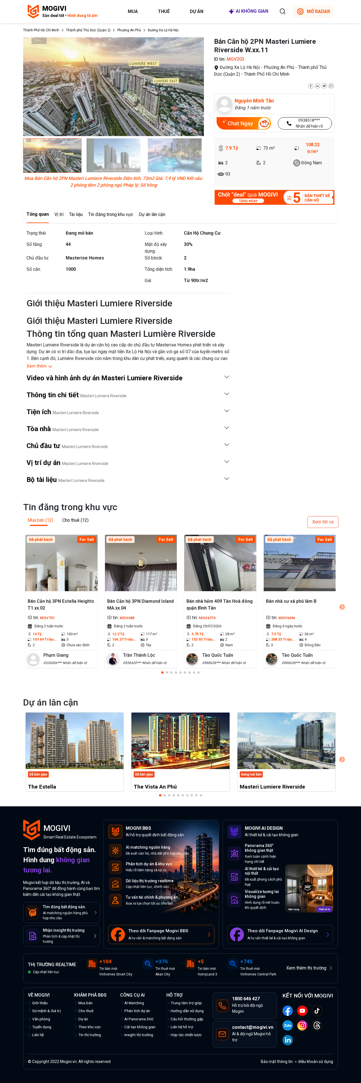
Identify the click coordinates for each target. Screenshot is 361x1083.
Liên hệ (38, 1034)
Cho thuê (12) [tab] (75, 520)
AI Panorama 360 (138, 1019)
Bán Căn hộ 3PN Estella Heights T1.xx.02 (61, 605)
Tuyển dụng (41, 1027)
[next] (342, 607)
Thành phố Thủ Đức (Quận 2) (88, 30)
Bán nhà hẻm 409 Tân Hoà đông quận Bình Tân (219, 605)
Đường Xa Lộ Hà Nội (163, 30)
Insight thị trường (138, 1034)
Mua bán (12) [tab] (40, 520)
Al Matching (134, 1003)
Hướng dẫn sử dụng (187, 1010)
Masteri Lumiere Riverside (272, 786)
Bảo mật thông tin (277, 1061)
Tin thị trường (89, 1034)
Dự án (196, 11)
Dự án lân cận (152, 214)
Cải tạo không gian (139, 1027)
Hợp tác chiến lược (186, 1034)
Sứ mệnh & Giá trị (46, 1010)
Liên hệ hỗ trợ (182, 1027)
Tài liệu (76, 214)
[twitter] (324, 85)
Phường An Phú (129, 30)
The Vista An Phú (155, 786)
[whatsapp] (331, 85)
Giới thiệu (40, 1003)
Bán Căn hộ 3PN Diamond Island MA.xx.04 (140, 605)
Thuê (164, 11)
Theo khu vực (89, 1027)
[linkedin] (317, 85)
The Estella (42, 786)
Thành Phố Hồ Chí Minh (41, 30)
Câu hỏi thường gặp (187, 1019)
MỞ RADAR (318, 11)
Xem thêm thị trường (306, 968)
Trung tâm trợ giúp (186, 1003)
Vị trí (58, 214)
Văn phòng (41, 1019)
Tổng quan (38, 214)
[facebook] (310, 85)
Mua (133, 11)
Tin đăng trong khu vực (110, 214)
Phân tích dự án (137, 1010)
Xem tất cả (323, 522)
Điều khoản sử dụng (315, 1061)
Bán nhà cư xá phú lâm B (291, 601)
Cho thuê (85, 1010)
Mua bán (85, 1003)
